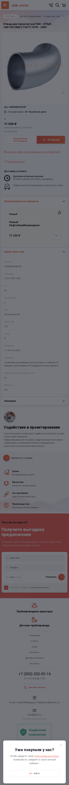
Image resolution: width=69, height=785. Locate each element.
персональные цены (46, 756)
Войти (37, 773)
